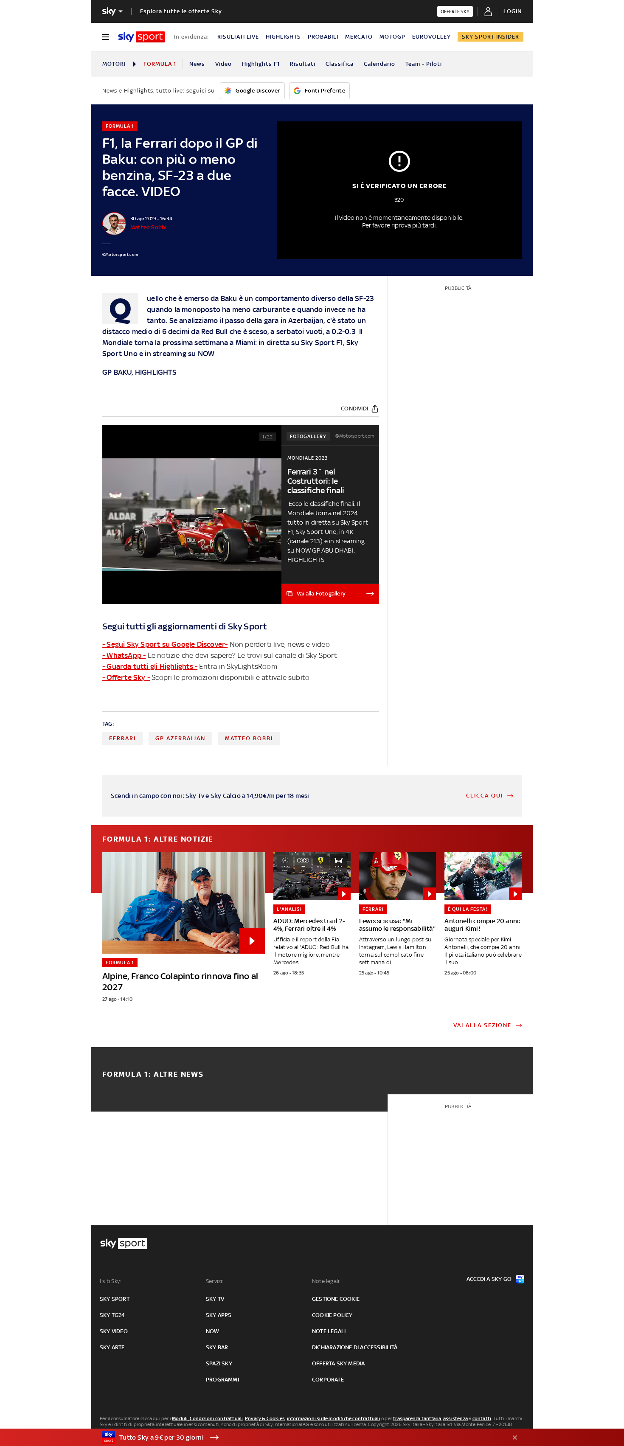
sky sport (114, 1299)
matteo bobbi (249, 738)
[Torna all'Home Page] (142, 36)
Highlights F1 (261, 64)
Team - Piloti (423, 64)
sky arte (112, 1347)
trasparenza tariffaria (417, 1418)
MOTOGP (392, 37)
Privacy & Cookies (265, 1418)
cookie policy (332, 1315)
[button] (298, 1437)
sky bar (217, 1347)
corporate (328, 1379)
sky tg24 (112, 1315)
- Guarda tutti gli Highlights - (149, 666)
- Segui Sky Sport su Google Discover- (165, 644)
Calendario (379, 64)
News (197, 64)
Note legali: (326, 1281)
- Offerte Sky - (126, 677)
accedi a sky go (489, 1279)
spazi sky (219, 1363)
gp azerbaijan (180, 738)
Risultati (302, 64)
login (512, 11)
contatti (482, 1418)
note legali (329, 1331)
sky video (114, 1331)
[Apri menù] (105, 36)
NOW (206, 353)
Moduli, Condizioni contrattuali (207, 1418)
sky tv (215, 1299)
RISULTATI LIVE (238, 37)
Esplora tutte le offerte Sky (181, 11)
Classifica (340, 64)
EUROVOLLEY (431, 37)
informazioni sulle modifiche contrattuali (333, 1418)
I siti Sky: (110, 1281)
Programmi (222, 1379)
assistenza (455, 1418)
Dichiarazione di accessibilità (354, 1347)
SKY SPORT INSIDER (490, 37)
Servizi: (215, 1281)
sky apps (219, 1315)
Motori (114, 64)
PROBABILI (323, 37)
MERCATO (359, 37)
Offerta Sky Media (338, 1363)
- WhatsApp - (124, 655)
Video (223, 64)
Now (212, 1331)
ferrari (122, 738)
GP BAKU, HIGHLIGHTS (139, 372)
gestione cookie (336, 1299)
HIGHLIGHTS (283, 37)
